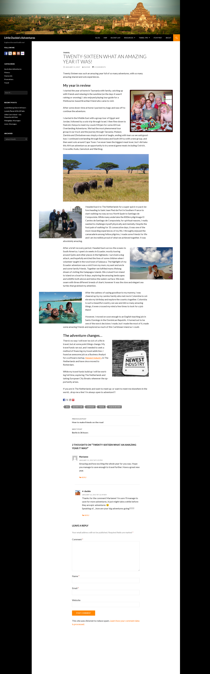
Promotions (8, 79)
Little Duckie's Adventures (19, 37)
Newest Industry (93, 357)
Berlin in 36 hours (80, 431)
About (168, 38)
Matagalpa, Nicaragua (12, 120)
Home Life (8, 76)
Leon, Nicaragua (10, 124)
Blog (97, 38)
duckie (87, 67)
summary (91, 407)
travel (102, 407)
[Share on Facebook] (64, 400)
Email (75, 588)
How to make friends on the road (87, 420)
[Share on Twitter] (67, 400)
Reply (84, 477)
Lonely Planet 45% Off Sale (14, 111)
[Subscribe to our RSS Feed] (14, 53)
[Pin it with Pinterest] (73, 400)
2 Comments (100, 67)
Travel (66, 53)
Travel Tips (143, 38)
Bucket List (115, 38)
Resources (128, 38)
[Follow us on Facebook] (6, 53)
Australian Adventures (13, 69)
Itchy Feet (158, 38)
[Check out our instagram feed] (18, 53)
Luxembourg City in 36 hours (15, 108)
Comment (77, 539)
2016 (67, 407)
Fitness (7, 72)
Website (76, 600)
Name (75, 576)
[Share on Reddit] (70, 400)
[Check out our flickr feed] (22, 53)
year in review (115, 407)
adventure (78, 407)
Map (105, 38)
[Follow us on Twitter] (10, 53)
